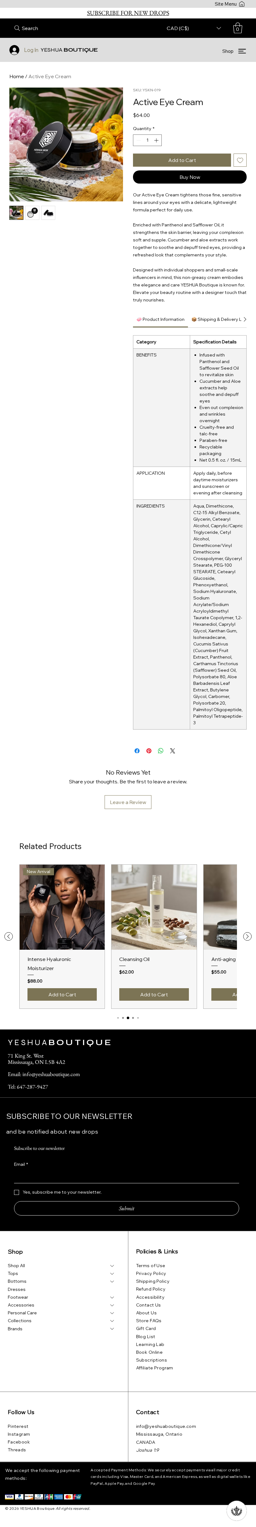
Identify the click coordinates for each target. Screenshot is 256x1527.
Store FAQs (149, 1320)
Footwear (18, 1297)
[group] (128, 936)
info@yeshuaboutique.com (166, 1426)
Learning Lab (150, 1344)
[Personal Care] (112, 1313)
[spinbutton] (147, 140)
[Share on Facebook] (137, 751)
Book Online (149, 1352)
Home (16, 76)
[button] (237, 28)
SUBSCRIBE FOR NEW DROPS (128, 13)
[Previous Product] (8, 936)
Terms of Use (150, 1265)
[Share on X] (172, 751)
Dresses (17, 1289)
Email (21, 1164)
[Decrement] (138, 140)
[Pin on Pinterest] (149, 751)
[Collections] (112, 1321)
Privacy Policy (151, 1273)
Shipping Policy (153, 1281)
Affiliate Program (154, 1368)
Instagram (19, 1434)
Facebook (19, 1442)
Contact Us (148, 1305)
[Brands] (112, 1329)
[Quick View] (154, 907)
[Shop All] (112, 1266)
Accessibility (150, 1297)
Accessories (21, 1305)
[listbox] (194, 28)
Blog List (145, 1336)
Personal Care (22, 1313)
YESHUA (69, 49)
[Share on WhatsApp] (161, 751)
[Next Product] (247, 936)
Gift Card (146, 1328)
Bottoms (17, 1281)
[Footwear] (112, 1297)
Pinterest (18, 1426)
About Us (146, 1313)
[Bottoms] (112, 1281)
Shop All (16, 1265)
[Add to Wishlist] (240, 160)
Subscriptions (151, 1360)
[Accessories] (112, 1305)
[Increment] (157, 140)
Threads (17, 1450)
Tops (13, 1273)
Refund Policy (150, 1289)
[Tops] (112, 1273)
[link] (160, 319)
